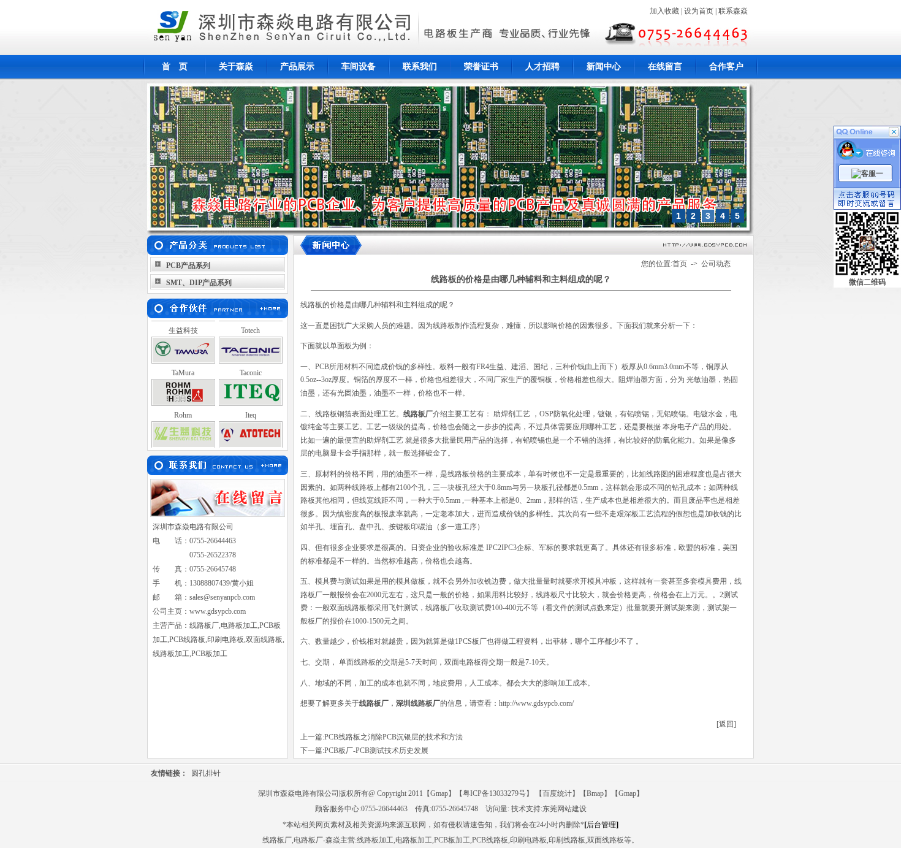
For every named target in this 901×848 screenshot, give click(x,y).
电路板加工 (413, 840)
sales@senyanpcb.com (222, 597)
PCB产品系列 (188, 265)
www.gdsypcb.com (217, 611)
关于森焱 (236, 66)
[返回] (726, 724)
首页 (679, 263)
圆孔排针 (206, 773)
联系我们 (420, 66)
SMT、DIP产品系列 (199, 282)
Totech (250, 320)
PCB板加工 (452, 840)
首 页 (175, 66)
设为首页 (698, 11)
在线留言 (665, 66)
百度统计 (557, 793)
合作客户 (726, 66)
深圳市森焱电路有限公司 (193, 526)
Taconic (251, 363)
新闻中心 (604, 66)
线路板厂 (277, 840)
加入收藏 (664, 11)
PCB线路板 (490, 840)
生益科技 (183, 320)
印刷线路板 (567, 840)
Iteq (250, 405)
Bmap (595, 793)
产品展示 (297, 66)
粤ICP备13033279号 (494, 793)
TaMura (183, 363)
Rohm (183, 405)
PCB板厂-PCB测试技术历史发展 (376, 750)
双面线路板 (605, 840)
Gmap (439, 793)
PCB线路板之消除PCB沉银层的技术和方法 (393, 737)
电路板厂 (308, 840)
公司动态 (716, 263)
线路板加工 (375, 840)
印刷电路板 (528, 840)
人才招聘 (542, 66)
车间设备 (358, 66)
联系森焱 (733, 11)
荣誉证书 (481, 66)
